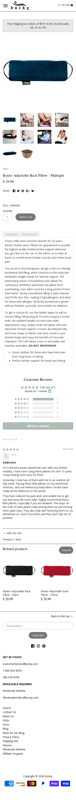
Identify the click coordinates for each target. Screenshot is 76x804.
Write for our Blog (13, 733)
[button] (22, 399)
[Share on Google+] (28, 190)
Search (7, 708)
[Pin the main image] (22, 190)
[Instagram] (38, 646)
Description (11, 234)
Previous (8, 539)
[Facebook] (32, 646)
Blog (5, 728)
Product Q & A (29, 234)
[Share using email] (32, 190)
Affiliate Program (13, 753)
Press (6, 724)
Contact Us (9, 712)
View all (66, 550)
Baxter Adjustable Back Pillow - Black (17, 593)
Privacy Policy (11, 737)
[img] (11, 449)
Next (18, 539)
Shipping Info (10, 741)
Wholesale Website (14, 690)
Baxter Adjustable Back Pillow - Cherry (55, 593)
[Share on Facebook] (14, 190)
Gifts (5, 169)
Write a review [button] (38, 426)
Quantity (7, 211)
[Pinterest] (44, 646)
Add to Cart (25, 217)
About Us (8, 716)
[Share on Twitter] (18, 190)
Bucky (48, 776)
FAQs (6, 720)
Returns (7, 745)
